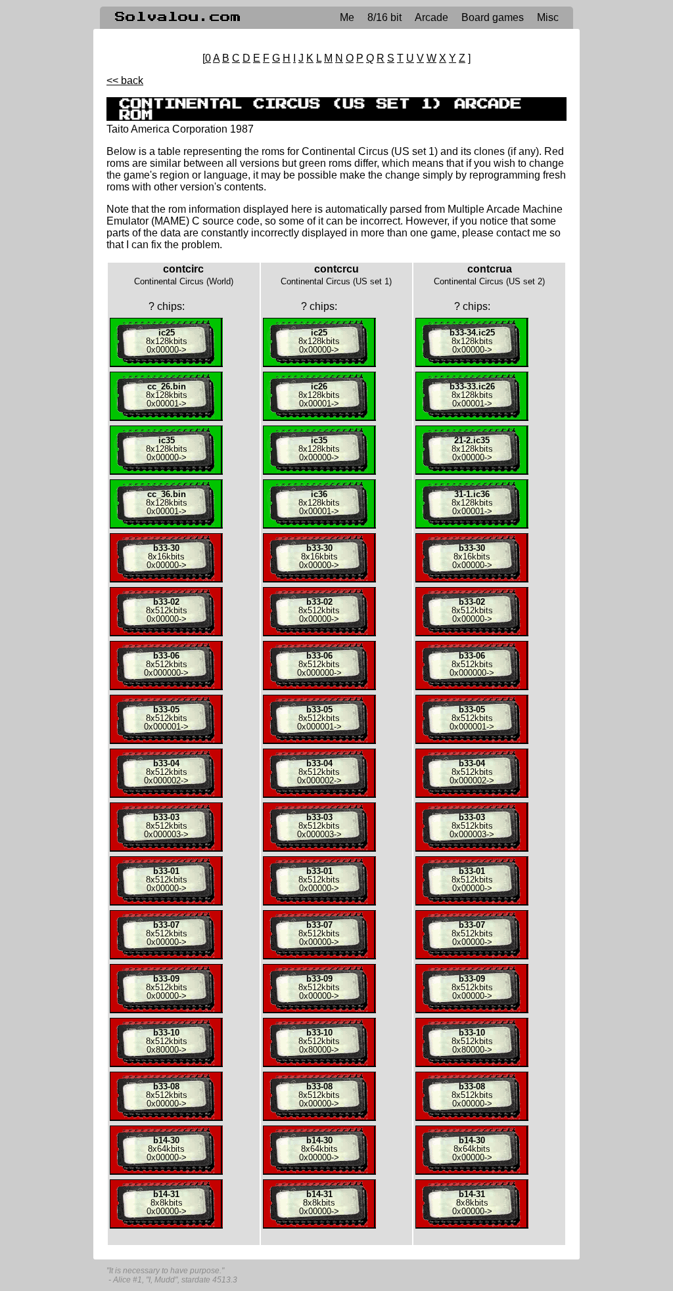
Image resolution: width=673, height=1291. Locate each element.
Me (347, 17)
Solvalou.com (178, 17)
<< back (124, 80)
